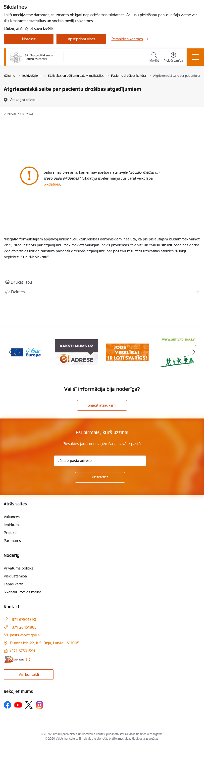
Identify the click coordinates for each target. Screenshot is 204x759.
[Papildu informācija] (28, 659)
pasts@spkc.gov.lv (25, 635)
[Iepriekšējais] (10, 352)
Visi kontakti (29, 674)
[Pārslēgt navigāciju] (195, 57)
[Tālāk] (194, 352)
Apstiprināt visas (81, 39)
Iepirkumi (11, 524)
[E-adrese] (14, 659)
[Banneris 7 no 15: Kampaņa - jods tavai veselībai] (127, 352)
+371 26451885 (23, 627)
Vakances (12, 516)
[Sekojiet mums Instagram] (39, 705)
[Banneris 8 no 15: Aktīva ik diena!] (178, 352)
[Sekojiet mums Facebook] (7, 705)
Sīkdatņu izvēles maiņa (22, 592)
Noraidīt (28, 39)
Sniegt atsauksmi (102, 405)
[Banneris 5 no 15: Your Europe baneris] (25, 352)
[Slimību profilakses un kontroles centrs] (32, 57)
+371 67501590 (23, 619)
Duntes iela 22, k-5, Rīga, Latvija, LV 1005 (44, 643)
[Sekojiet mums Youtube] (18, 705)
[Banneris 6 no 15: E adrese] (76, 352)
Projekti (10, 532)
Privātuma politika (19, 568)
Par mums (12, 540)
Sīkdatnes (52, 184)
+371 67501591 (22, 650)
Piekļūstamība (15, 576)
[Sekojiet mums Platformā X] (29, 705)
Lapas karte (13, 584)
